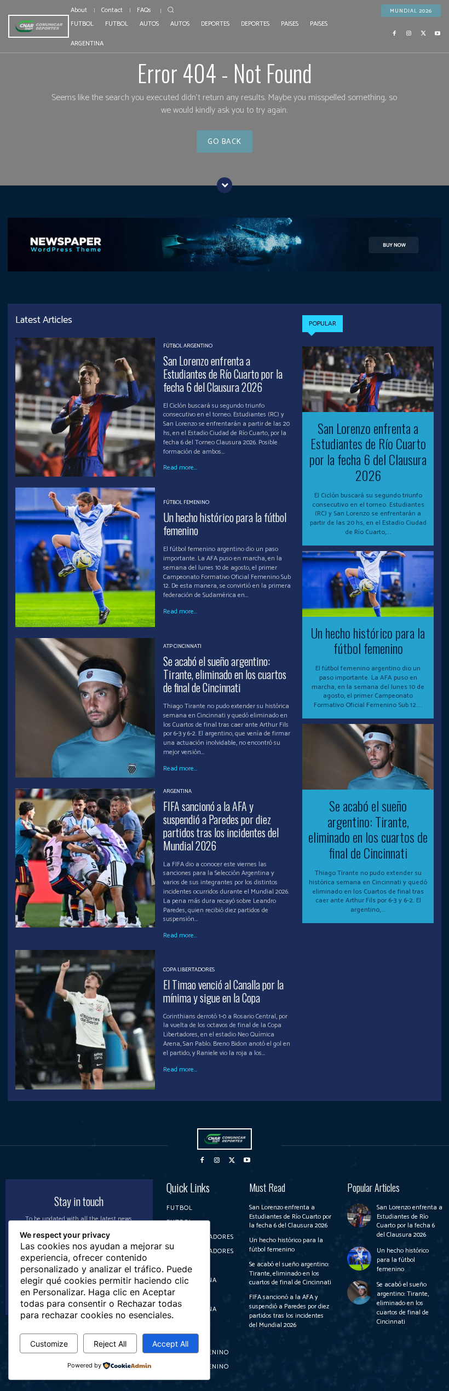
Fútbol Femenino (186, 502)
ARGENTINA (177, 791)
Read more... (180, 468)
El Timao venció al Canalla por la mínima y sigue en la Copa (223, 991)
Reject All (110, 1343)
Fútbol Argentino (187, 346)
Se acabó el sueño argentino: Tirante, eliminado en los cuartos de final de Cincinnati (224, 674)
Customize (49, 1343)
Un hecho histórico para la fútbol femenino (224, 523)
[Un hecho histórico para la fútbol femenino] (85, 557)
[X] (423, 33)
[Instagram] (409, 33)
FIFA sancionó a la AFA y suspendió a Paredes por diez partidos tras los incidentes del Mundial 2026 (221, 826)
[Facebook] (394, 33)
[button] (171, 9)
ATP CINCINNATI (182, 646)
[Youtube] (437, 33)
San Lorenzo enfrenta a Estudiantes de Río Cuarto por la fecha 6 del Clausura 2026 (223, 373)
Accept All (170, 1343)
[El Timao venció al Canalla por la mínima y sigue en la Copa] (85, 1019)
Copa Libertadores (189, 969)
